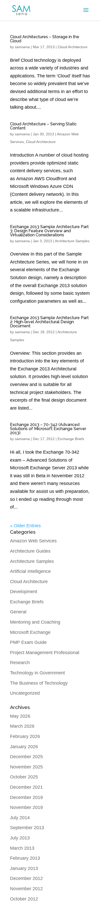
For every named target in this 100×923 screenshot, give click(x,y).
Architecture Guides (30, 551)
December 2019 (26, 797)
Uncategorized (25, 693)
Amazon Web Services (33, 540)
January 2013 (24, 868)
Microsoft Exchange (30, 632)
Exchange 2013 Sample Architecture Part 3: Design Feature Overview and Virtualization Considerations (49, 230)
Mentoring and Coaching (35, 622)
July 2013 (20, 837)
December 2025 (26, 756)
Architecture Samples (72, 241)
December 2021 (26, 787)
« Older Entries (25, 525)
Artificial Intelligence (30, 571)
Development (23, 591)
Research (20, 662)
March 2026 (22, 726)
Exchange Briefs (71, 439)
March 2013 (22, 848)
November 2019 (26, 807)
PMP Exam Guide (28, 642)
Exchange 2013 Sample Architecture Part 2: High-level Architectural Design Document (49, 321)
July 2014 (20, 817)
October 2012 (24, 898)
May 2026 (20, 716)
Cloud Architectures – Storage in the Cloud (44, 38)
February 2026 (25, 736)
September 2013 (27, 827)
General (18, 611)
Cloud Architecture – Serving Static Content (43, 125)
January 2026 (24, 746)
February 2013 (25, 858)
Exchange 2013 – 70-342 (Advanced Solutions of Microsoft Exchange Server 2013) (48, 428)
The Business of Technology (39, 683)
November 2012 (26, 888)
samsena (22, 47)
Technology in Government (37, 672)
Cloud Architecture (72, 47)
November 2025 (26, 766)
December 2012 (26, 878)
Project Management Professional (44, 652)
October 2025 (24, 776)
